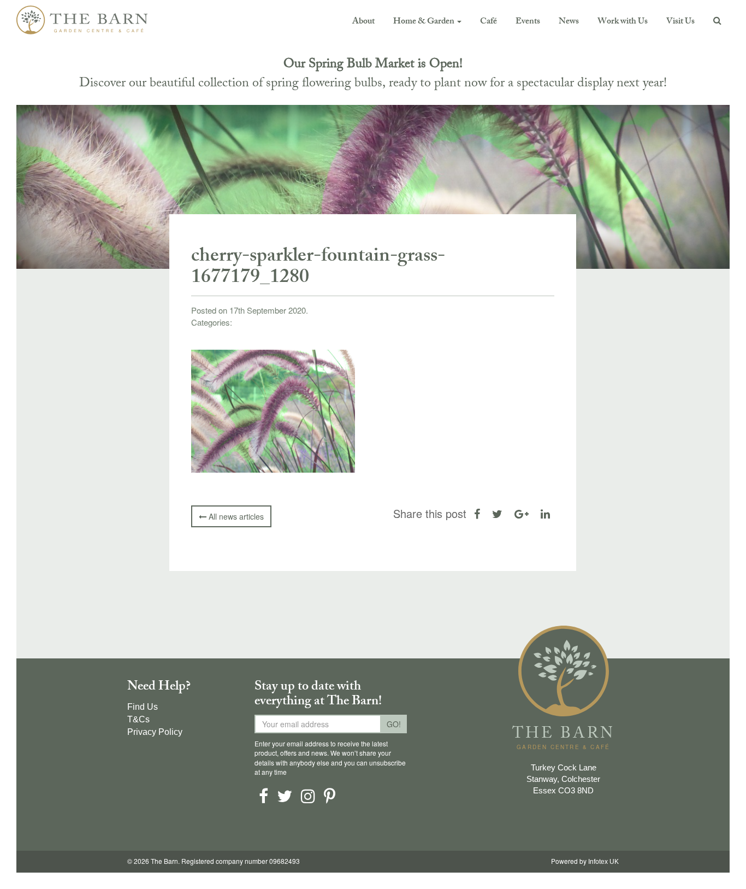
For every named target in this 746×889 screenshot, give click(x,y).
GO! (394, 724)
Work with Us (622, 22)
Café (488, 22)
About (363, 22)
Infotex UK (603, 862)
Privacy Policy (154, 732)
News (569, 22)
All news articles (235, 516)
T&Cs (138, 719)
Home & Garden (424, 22)
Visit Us (680, 22)
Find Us (142, 706)
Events (528, 22)
